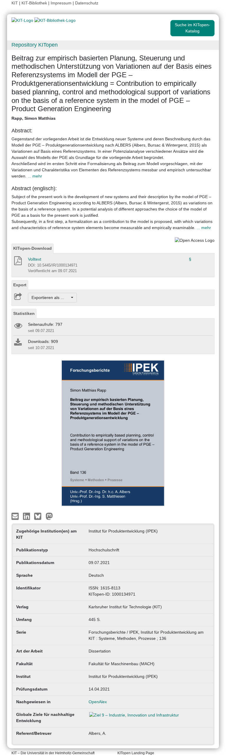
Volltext (34, 259)
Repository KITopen (34, 45)
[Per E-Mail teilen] (15, 515)
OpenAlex (98, 701)
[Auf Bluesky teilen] (39, 515)
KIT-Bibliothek (34, 3)
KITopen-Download (32, 248)
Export (19, 284)
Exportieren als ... (50, 297)
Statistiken (24, 313)
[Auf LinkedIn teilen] (27, 515)
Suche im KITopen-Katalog (192, 27)
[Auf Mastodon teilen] (49, 515)
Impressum (61, 3)
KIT (14, 3)
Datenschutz (86, 3)
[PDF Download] (17, 262)
